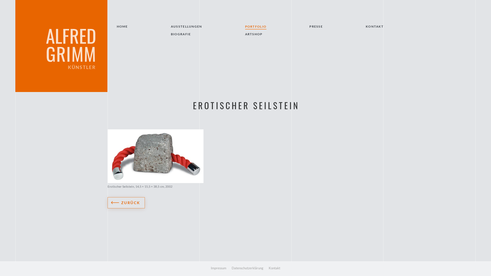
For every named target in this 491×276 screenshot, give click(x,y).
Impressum (218, 268)
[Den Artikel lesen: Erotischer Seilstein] (246, 156)
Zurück (130, 202)
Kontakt (274, 268)
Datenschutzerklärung (247, 268)
